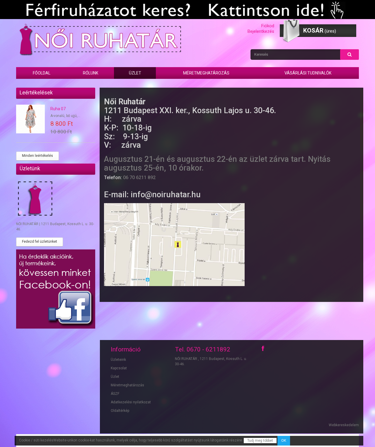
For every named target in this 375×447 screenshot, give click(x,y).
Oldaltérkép (120, 411)
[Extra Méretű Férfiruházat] (187, 9)
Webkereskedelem (344, 425)
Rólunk (90, 73)
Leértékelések (36, 92)
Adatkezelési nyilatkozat (131, 402)
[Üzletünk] (55, 200)
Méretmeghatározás (206, 73)
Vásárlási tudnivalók (307, 73)
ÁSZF (115, 394)
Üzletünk (30, 168)
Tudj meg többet (260, 440)
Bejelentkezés (261, 31)
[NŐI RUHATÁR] (99, 39)
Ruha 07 (58, 108)
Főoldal (41, 73)
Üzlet (135, 73)
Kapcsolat (119, 368)
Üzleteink (118, 360)
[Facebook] (263, 348)
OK (283, 440)
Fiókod (267, 25)
